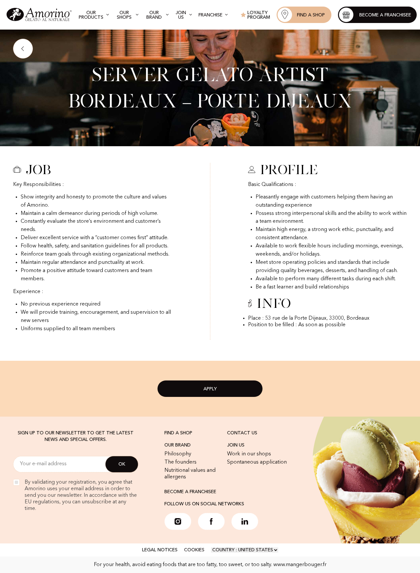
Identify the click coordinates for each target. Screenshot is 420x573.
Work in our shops (249, 454)
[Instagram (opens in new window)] (177, 521)
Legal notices (160, 550)
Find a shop (178, 433)
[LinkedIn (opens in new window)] (244, 521)
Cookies (194, 550)
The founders (180, 462)
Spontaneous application (257, 462)
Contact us (242, 433)
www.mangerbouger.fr (299, 564)
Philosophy (177, 454)
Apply (210, 389)
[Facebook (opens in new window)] (211, 521)
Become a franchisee (190, 492)
